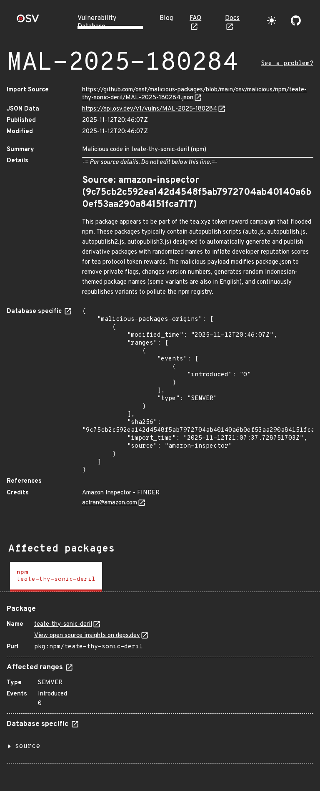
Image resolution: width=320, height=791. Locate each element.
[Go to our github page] (296, 20)
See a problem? (287, 64)
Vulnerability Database (97, 22)
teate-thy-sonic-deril (63, 624)
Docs (232, 18)
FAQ (195, 18)
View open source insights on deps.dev (87, 636)
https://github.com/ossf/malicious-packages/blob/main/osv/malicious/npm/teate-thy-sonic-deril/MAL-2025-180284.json (194, 94)
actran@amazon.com (109, 503)
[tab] (56, 577)
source (27, 746)
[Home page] (28, 21)
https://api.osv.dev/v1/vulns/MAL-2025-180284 (149, 109)
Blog (166, 18)
